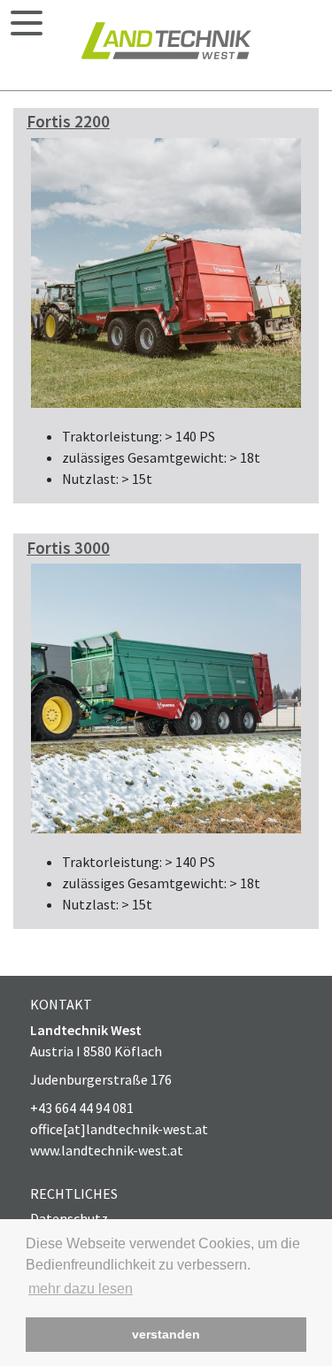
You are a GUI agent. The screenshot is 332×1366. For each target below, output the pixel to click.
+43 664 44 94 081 (82, 1108)
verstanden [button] (166, 1334)
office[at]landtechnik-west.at (119, 1129)
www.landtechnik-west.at (106, 1150)
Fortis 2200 (68, 121)
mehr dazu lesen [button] (80, 1288)
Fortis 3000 (68, 547)
